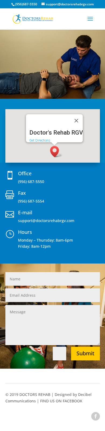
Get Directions (39, 140)
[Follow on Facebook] (95, 416)
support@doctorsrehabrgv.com (46, 220)
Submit (85, 353)
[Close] (76, 120)
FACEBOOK (72, 400)
